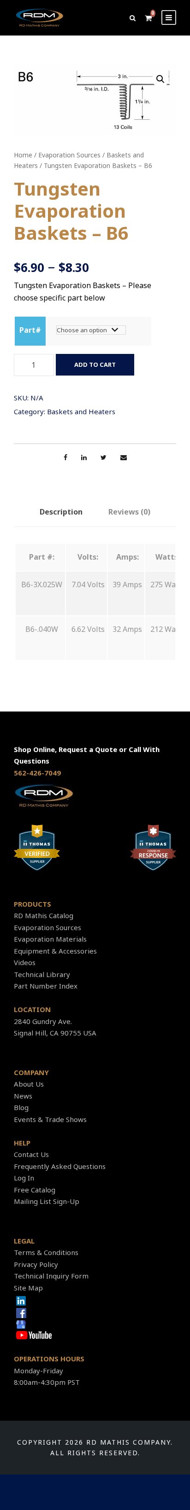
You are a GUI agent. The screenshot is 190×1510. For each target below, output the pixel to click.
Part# (30, 330)
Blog (21, 1107)
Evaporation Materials (50, 938)
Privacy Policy (36, 1264)
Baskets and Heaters (81, 411)
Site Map (28, 1287)
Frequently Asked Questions (60, 1166)
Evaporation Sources (69, 154)
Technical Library (42, 974)
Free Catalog (34, 1189)
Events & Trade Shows (50, 1119)
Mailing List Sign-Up (46, 1201)
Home (23, 154)
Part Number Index (45, 985)
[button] (160, 79)
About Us (29, 1083)
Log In (24, 1177)
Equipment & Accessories (55, 950)
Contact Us (31, 1154)
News (23, 1095)
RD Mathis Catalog (43, 915)
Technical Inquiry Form (51, 1275)
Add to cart (95, 364)
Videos (25, 962)
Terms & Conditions (46, 1252)
